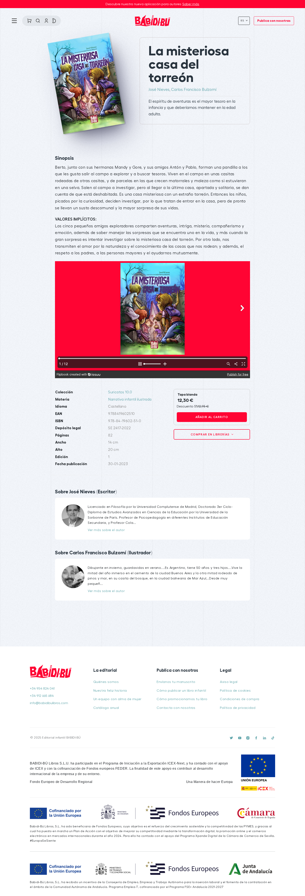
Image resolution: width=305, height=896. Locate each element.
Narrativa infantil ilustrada (129, 399)
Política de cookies (235, 690)
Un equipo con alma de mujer (117, 699)
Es (243, 20)
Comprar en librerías (211, 434)
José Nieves (159, 90)
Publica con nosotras (273, 20)
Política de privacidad (237, 707)
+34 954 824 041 (42, 688)
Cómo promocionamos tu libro (182, 699)
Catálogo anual (106, 707)
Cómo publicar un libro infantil (181, 690)
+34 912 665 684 (42, 695)
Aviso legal (229, 682)
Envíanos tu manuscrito (176, 682)
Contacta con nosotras (176, 707)
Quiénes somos (106, 682)
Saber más (190, 4)
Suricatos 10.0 (120, 392)
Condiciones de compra (239, 699)
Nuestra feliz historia (110, 690)
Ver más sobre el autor (106, 530)
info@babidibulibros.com (49, 703)
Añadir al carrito (211, 417)
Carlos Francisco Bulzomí (193, 90)
